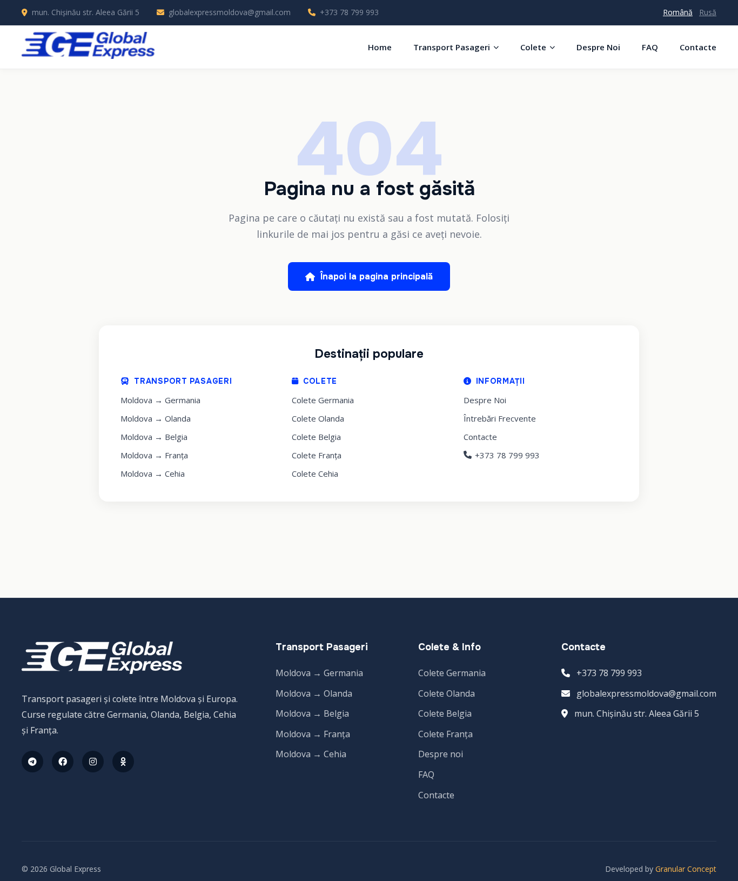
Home (380, 47)
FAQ (650, 47)
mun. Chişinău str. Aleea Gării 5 (636, 713)
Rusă (707, 12)
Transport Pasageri (451, 47)
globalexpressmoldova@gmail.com (230, 12)
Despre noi (440, 754)
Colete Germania (323, 400)
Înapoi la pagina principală (376, 276)
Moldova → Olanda (155, 418)
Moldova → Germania (160, 400)
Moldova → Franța (154, 455)
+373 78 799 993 (349, 12)
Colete (533, 47)
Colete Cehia (315, 473)
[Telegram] (32, 761)
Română (678, 12)
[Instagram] (93, 761)
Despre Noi (598, 47)
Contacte (698, 47)
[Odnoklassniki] (123, 761)
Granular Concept (685, 869)
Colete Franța (316, 455)
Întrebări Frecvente (500, 418)
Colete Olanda (318, 418)
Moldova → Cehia (152, 473)
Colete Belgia (316, 436)
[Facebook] (62, 761)
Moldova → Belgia (153, 436)
